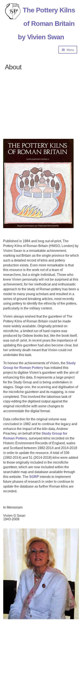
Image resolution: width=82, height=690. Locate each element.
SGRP (34, 476)
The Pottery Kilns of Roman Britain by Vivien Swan (46, 23)
